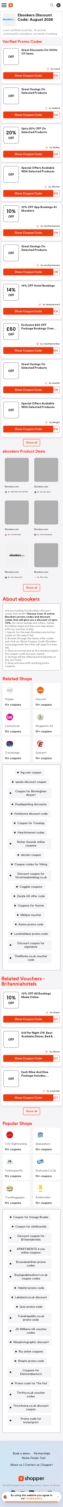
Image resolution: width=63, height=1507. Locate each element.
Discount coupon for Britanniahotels (30, 1238)
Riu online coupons (31, 1351)
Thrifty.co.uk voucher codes (31, 1394)
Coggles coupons (31, 886)
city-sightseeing (16, 1143)
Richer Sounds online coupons (31, 843)
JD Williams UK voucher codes (31, 1331)
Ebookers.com (12, 487)
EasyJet (41, 699)
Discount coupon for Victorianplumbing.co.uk (31, 875)
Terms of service (51, 1485)
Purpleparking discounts (31, 804)
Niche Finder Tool (33, 1458)
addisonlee (43, 1197)
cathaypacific (14, 1170)
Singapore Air (44, 725)
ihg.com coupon (31, 772)
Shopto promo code (31, 1360)
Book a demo (21, 1453)
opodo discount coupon (30, 781)
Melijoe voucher (30, 915)
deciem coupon (31, 854)
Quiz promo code (31, 1306)
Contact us (32, 1464)
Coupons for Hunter (31, 905)
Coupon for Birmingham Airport (31, 793)
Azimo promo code (30, 924)
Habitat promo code (31, 1287)
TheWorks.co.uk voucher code (30, 958)
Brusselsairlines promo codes (31, 1263)
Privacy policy (34, 1485)
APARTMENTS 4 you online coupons (31, 1251)
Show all (31, 442)
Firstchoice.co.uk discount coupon (30, 1407)
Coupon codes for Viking (31, 864)
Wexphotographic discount (31, 1342)
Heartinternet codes (30, 832)
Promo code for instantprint (31, 1420)
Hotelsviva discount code (31, 813)
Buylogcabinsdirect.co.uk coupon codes (30, 1276)
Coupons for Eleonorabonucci (31, 1372)
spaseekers (43, 1143)
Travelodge (12, 752)
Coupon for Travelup (30, 823)
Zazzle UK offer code (31, 896)
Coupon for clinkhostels (31, 1226)
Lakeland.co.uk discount (31, 1297)
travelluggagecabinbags (20, 1197)
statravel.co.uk (46, 1170)
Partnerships (42, 1453)
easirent (41, 752)
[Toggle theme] (58, 5)
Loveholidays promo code (31, 933)
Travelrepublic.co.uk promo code (31, 1318)
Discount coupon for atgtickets (30, 945)
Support (47, 1464)
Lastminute (12, 725)
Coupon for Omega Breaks (30, 1217)
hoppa (9, 699)
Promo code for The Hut (31, 1383)
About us (16, 1464)
